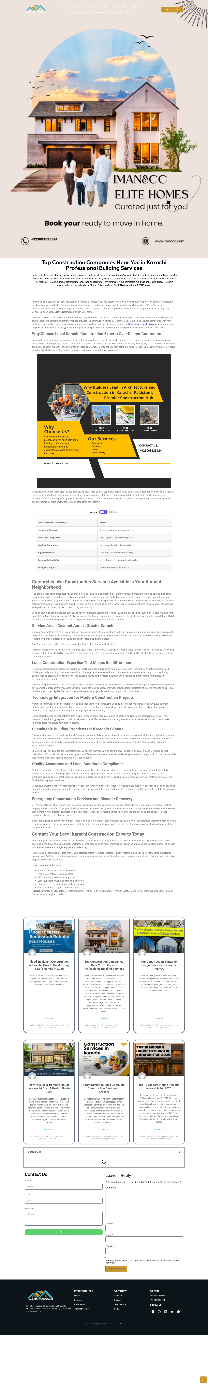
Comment (110, 1187)
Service (90, 6)
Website (109, 1246)
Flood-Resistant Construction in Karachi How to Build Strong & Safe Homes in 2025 (49, 965)
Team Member (120, 1304)
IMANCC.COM (116, 1323)
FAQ (124, 6)
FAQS (116, 1309)
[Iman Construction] (36, 9)
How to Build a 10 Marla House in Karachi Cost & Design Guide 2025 (49, 1088)
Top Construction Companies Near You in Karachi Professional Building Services (104, 965)
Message (29, 1208)
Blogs (114, 6)
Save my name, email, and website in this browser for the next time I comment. (142, 1261)
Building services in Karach (142, 324)
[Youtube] (172, 1311)
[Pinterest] (178, 1311)
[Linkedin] (166, 1311)
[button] (180, 1152)
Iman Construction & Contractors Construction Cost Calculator (102, 12)
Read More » (49, 1018)
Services (78, 1300)
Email (27, 1194)
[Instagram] (159, 1311)
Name (28, 1180)
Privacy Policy (80, 1304)
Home (64, 6)
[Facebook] (153, 1311)
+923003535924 (157, 1300)
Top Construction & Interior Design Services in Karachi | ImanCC (159, 965)
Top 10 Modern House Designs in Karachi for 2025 (159, 1086)
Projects (103, 6)
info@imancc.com (158, 1296)
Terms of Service (81, 1309)
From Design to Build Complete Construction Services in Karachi (104, 1088)
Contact (136, 6)
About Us (76, 6)
